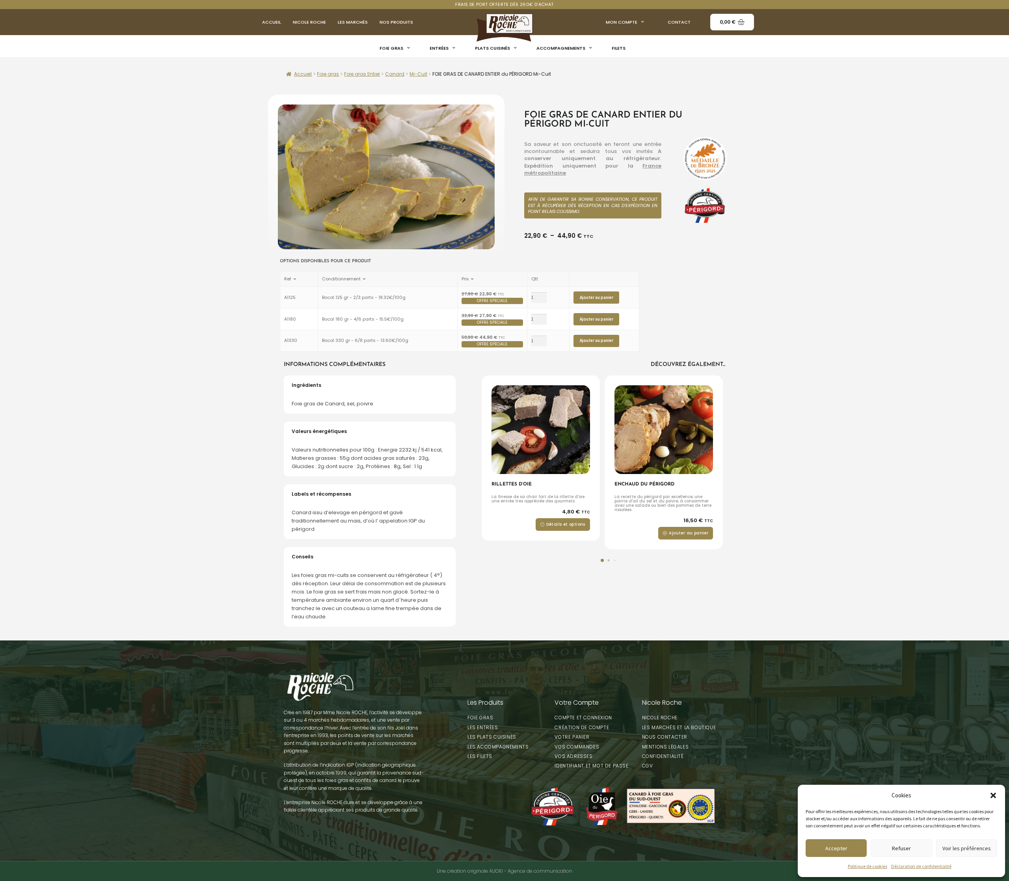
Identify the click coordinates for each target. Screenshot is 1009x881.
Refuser (901, 848)
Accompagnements (560, 48)
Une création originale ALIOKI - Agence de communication (504, 871)
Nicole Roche (309, 22)
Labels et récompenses (321, 494)
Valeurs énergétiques (319, 431)
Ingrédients (306, 385)
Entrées (439, 48)
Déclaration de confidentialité (921, 866)
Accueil (271, 22)
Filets (619, 48)
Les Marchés (353, 22)
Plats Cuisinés (492, 48)
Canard (394, 74)
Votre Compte (577, 702)
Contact (679, 22)
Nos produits (396, 22)
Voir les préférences (966, 848)
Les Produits (485, 702)
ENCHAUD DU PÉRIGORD (644, 484)
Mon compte (621, 22)
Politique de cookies (867, 866)
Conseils (302, 556)
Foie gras (391, 48)
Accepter (836, 848)
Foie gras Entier (362, 74)
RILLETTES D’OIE (511, 484)
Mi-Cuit (418, 74)
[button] (993, 795)
